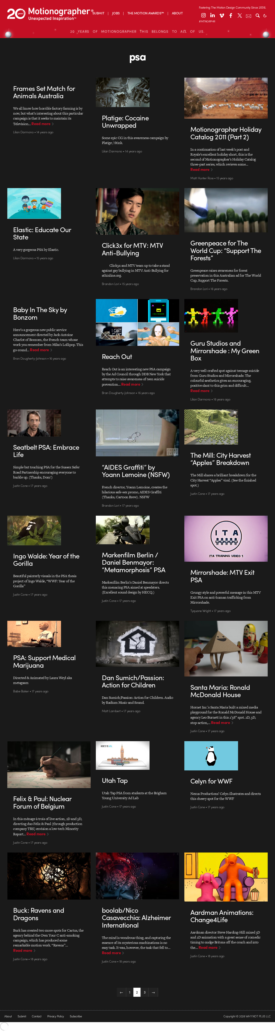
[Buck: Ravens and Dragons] (49, 876)
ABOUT (177, 13)
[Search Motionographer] (257, 15)
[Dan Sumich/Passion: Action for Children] (137, 644)
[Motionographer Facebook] (230, 15)
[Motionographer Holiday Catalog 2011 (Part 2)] (226, 98)
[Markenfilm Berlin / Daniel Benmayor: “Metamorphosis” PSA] (137, 530)
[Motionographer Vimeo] (221, 15)
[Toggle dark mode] (265, 15)
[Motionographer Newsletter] (248, 15)
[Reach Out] (137, 322)
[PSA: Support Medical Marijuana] (49, 634)
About (8, 1016)
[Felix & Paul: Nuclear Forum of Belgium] (49, 764)
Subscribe (76, 1016)
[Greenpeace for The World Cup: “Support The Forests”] (226, 210)
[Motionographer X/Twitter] (239, 15)
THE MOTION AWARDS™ (145, 13)
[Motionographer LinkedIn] (212, 15)
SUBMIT (98, 13)
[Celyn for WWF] (226, 755)
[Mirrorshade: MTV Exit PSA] (226, 539)
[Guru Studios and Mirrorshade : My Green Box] (226, 316)
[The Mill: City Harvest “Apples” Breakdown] (226, 427)
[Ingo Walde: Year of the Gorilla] (49, 530)
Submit (22, 1016)
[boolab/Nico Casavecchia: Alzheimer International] (137, 876)
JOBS (116, 13)
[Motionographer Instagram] (203, 15)
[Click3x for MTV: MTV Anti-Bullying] (137, 211)
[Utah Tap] (137, 755)
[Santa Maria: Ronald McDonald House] (226, 649)
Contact (36, 1016)
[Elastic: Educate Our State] (49, 203)
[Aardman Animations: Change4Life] (226, 877)
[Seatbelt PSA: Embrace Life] (49, 423)
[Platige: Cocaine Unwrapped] (137, 92)
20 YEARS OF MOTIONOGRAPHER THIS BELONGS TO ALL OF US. (137, 31)
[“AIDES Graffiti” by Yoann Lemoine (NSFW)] (137, 433)
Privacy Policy (55, 1016)
